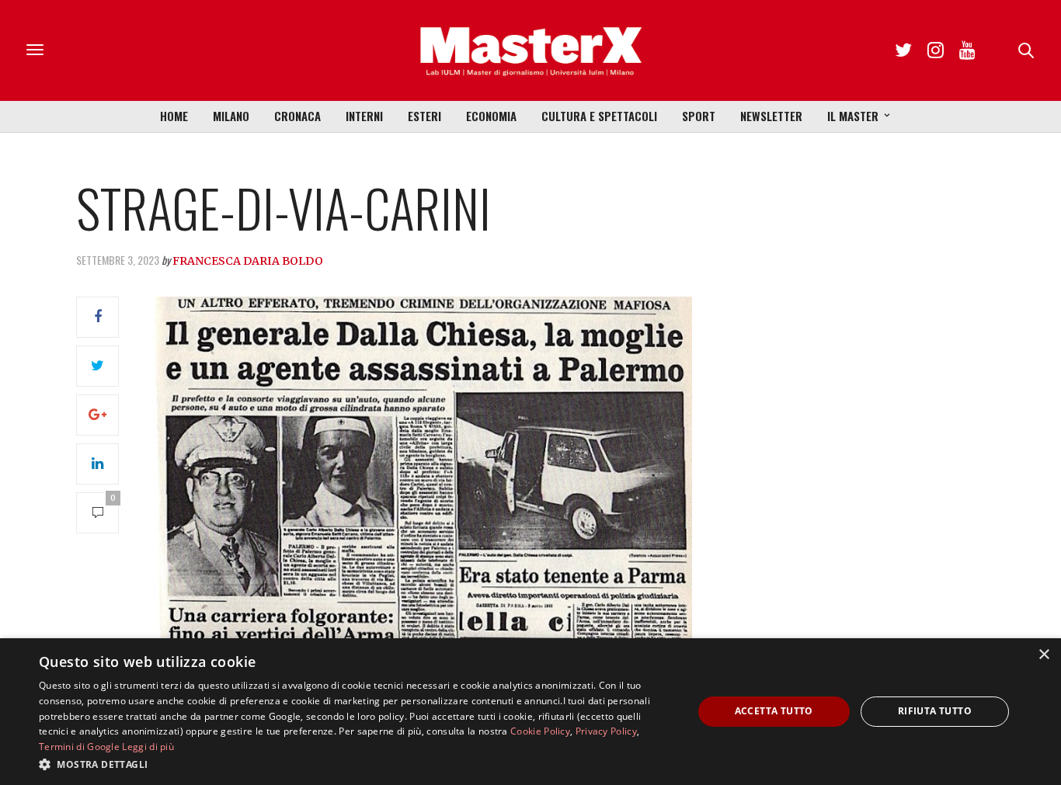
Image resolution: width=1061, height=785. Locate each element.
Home (174, 115)
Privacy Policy (606, 731)
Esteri (424, 115)
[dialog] (530, 711)
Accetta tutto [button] (774, 710)
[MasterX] (530, 50)
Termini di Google (79, 746)
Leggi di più (148, 746)
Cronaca (297, 115)
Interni (364, 115)
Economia (491, 115)
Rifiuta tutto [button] (935, 710)
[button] (356, 764)
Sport (698, 115)
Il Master (852, 115)
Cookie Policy (540, 731)
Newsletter (771, 115)
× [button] (1043, 655)
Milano (231, 115)
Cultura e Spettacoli (599, 115)
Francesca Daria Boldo (247, 261)
